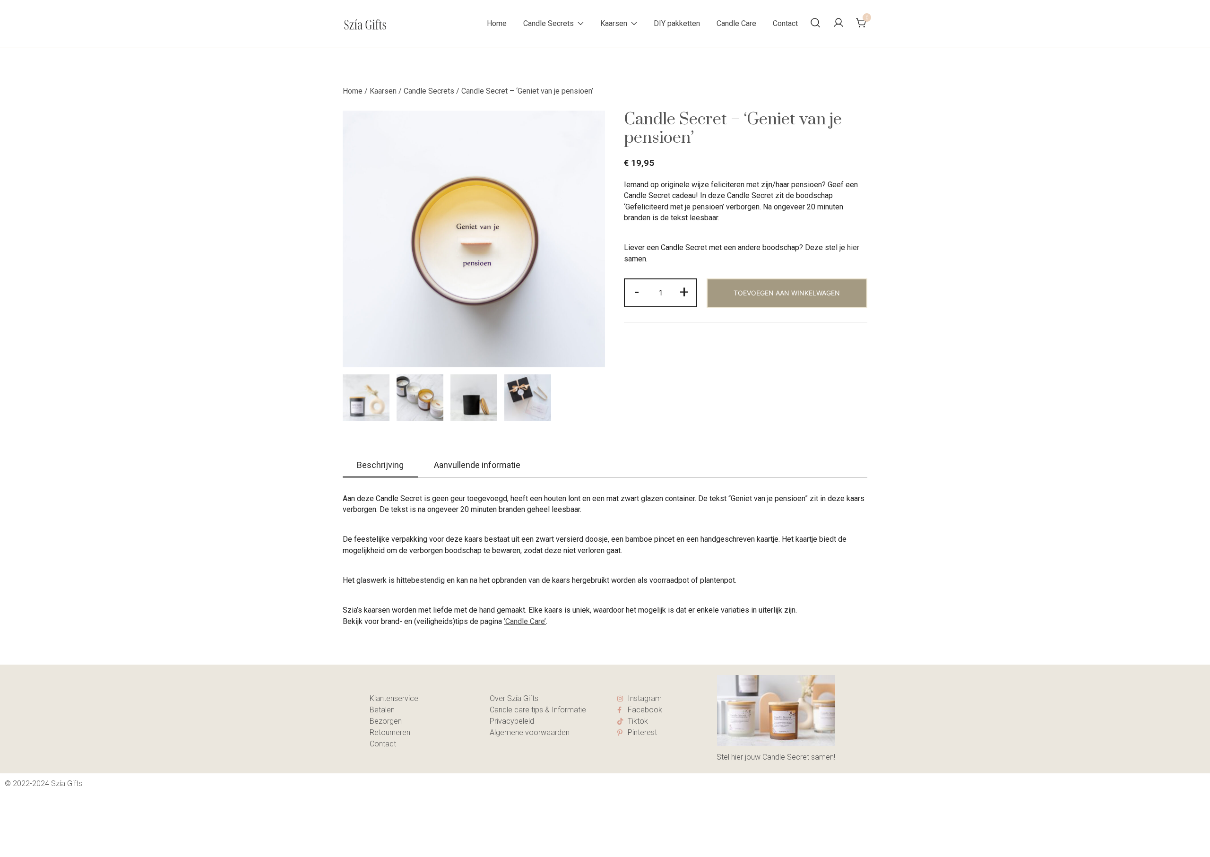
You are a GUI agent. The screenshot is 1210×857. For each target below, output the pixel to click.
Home (497, 23)
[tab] (380, 465)
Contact (785, 23)
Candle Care (736, 23)
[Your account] (838, 23)
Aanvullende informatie (477, 465)
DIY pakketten (677, 23)
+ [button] (684, 292)
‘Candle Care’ (525, 621)
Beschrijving (380, 465)
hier (853, 247)
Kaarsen (613, 23)
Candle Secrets (548, 23)
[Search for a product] (815, 23)
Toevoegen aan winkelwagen (787, 293)
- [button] (636, 292)
